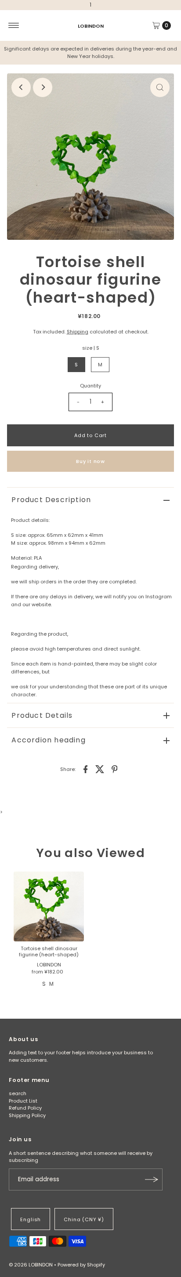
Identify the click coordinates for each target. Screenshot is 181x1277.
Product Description (51, 500)
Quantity (90, 385)
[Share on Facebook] (85, 768)
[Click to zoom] (160, 87)
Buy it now (90, 461)
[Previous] (21, 87)
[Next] (42, 87)
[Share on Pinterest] (114, 768)
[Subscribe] (152, 1179)
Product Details (41, 715)
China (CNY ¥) (84, 1219)
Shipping (77, 331)
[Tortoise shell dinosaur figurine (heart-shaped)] (49, 907)
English (30, 1219)
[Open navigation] (14, 25)
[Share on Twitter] (100, 768)
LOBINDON (91, 25)
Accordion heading (48, 740)
